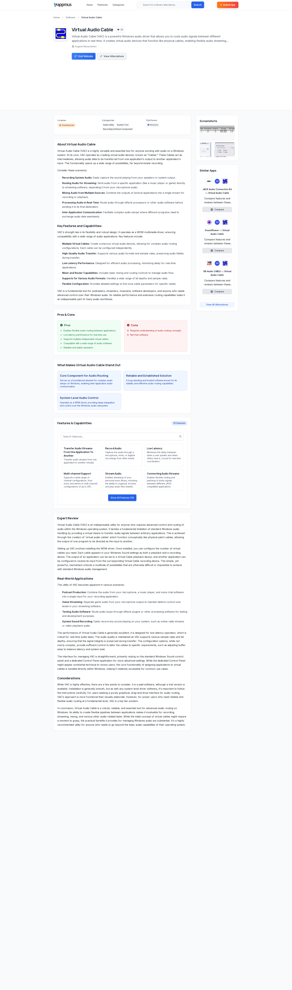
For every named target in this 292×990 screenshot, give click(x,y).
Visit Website (85, 56)
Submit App (229, 4)
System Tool (122, 125)
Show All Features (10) (122, 497)
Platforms (102, 4)
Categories (118, 4)
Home (90, 4)
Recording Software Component (117, 129)
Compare (219, 209)
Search (198, 4)
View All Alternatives (217, 304)
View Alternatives (114, 56)
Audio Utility (108, 125)
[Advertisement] (146, 87)
